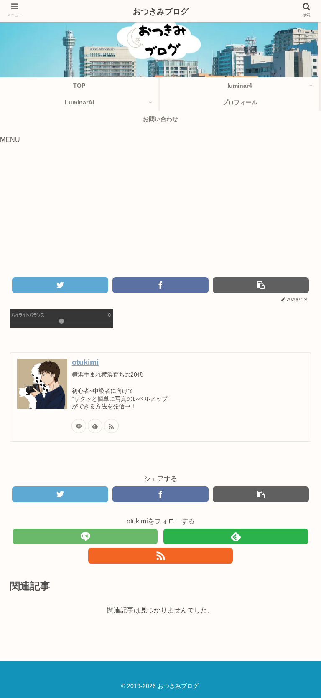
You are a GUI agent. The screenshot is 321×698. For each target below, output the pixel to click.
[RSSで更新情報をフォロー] (111, 426)
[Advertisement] (160, 214)
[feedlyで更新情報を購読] (95, 426)
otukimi (85, 362)
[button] (292, 665)
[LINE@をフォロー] (78, 426)
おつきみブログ (161, 11)
